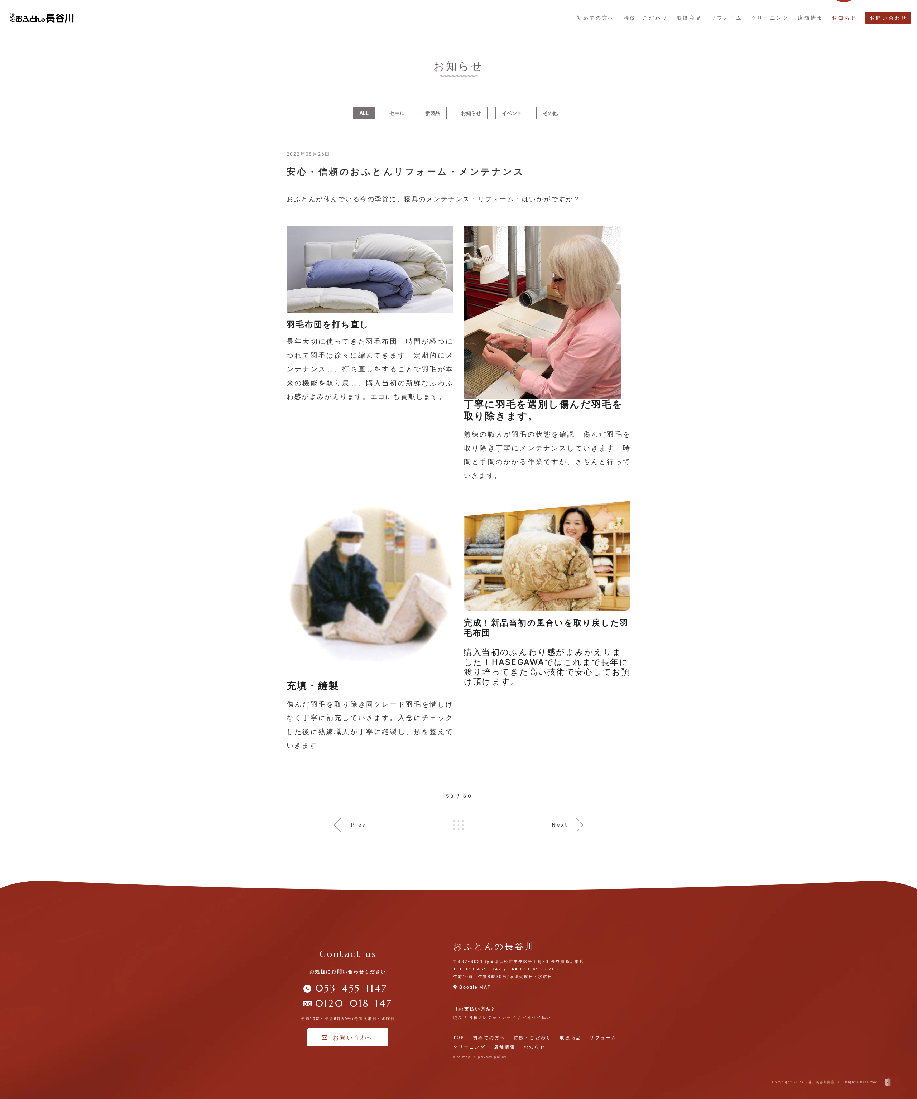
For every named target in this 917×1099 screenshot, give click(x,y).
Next (560, 824)
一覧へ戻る (458, 825)
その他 (550, 113)
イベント (512, 113)
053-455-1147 (351, 988)
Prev (358, 824)
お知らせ (471, 113)
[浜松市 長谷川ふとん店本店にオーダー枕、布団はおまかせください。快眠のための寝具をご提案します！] (42, 18)
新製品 (432, 113)
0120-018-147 (354, 1003)
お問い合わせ (353, 1037)
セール (396, 113)
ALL (364, 113)
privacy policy (492, 1057)
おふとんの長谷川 (494, 946)
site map (462, 1057)
